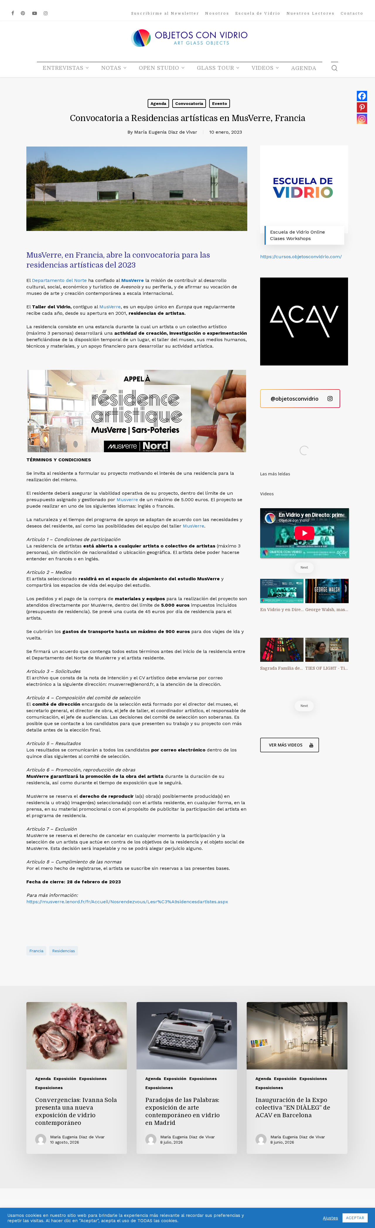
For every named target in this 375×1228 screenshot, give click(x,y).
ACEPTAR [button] (355, 1218)
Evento (219, 103)
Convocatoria (189, 103)
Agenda (158, 103)
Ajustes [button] (330, 1218)
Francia (36, 950)
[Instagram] (362, 119)
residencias (63, 950)
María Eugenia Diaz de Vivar (165, 132)
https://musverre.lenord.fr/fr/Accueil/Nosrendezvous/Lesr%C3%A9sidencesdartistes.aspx (127, 901)
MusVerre (132, 280)
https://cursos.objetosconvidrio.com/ (301, 256)
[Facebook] (362, 96)
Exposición (65, 1078)
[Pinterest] (362, 107)
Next (304, 567)
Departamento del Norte (59, 280)
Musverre (127, 499)
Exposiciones (93, 1078)
